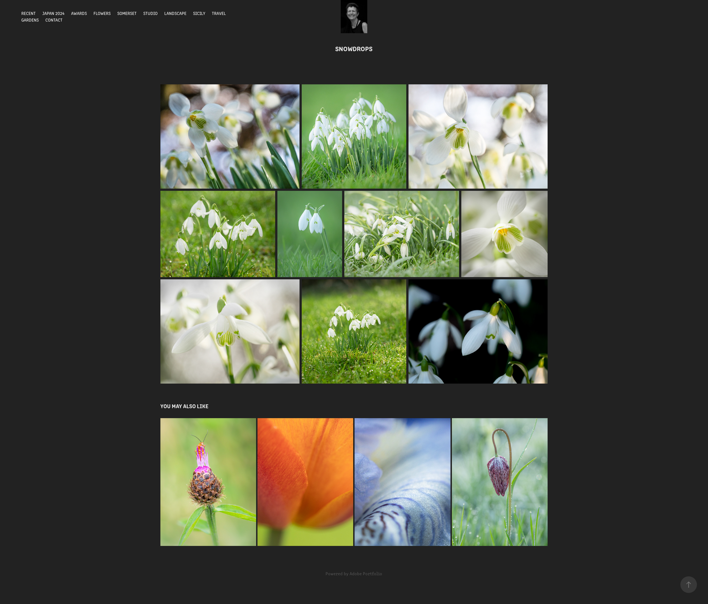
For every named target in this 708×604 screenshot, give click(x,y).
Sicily (199, 13)
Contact (54, 20)
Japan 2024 (53, 13)
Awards (79, 13)
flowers (102, 13)
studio (150, 13)
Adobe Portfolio (366, 573)
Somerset (127, 13)
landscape (175, 13)
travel (219, 13)
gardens (30, 20)
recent (28, 13)
